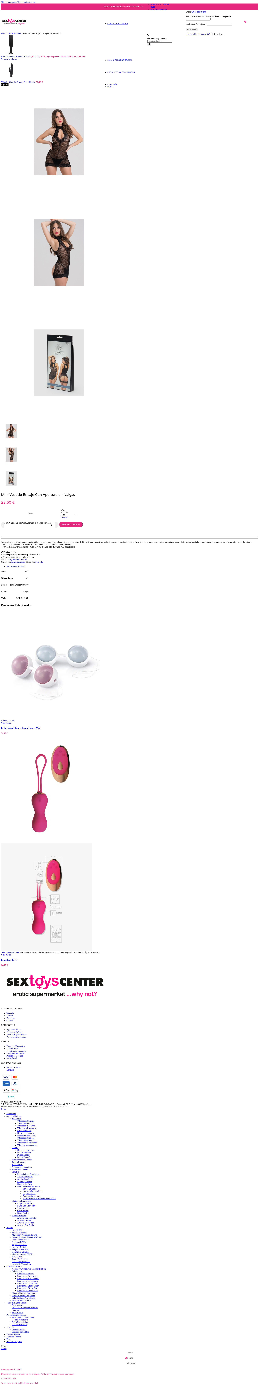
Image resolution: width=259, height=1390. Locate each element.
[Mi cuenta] (215, 8)
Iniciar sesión (192, 29)
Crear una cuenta (198, 12)
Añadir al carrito (71, 524)
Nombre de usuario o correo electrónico (208, 16)
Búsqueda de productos (157, 38)
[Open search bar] (148, 36)
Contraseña (196, 24)
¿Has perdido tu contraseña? (198, 34)
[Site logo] (14, 33)
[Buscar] (149, 44)
